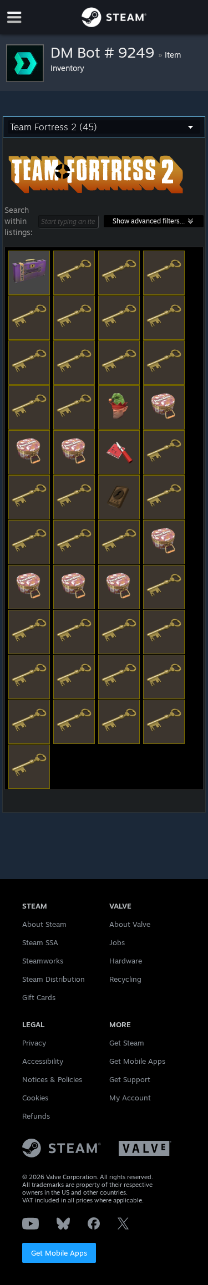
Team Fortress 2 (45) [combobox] (53, 126)
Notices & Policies (52, 1079)
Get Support (129, 1079)
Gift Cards (38, 997)
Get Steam (126, 1042)
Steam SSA (40, 942)
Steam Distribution (53, 979)
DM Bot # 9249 (104, 52)
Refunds (36, 1115)
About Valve (129, 924)
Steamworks (42, 960)
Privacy (34, 1042)
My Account (130, 1097)
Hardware (125, 960)
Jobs (117, 942)
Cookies (35, 1097)
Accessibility (42, 1061)
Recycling (125, 979)
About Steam (44, 924)
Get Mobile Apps (59, 1252)
